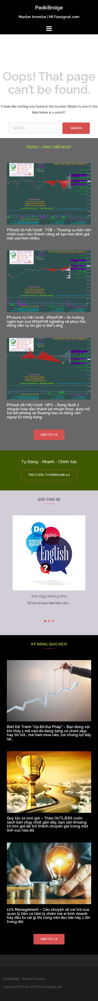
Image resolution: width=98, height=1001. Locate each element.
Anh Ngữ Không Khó (49, 596)
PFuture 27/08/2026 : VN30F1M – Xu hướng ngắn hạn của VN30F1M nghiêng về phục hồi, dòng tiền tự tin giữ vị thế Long (46, 321)
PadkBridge (49, 8)
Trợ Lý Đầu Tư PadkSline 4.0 (49, 474)
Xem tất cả (49, 434)
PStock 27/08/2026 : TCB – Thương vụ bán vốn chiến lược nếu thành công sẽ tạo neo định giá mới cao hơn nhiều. (49, 234)
